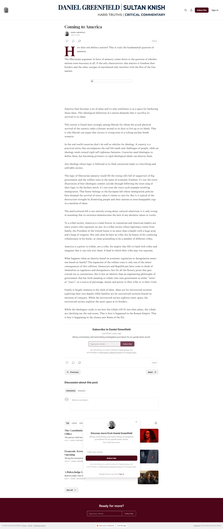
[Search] (185, 10)
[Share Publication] (191, 10)
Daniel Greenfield (78, 32)
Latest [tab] (74, 423)
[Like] (67, 41)
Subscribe (201, 10)
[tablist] (76, 390)
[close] (136, 422)
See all (70, 490)
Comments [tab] (70, 391)
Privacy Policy (131, 466)
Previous (74, 372)
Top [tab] (67, 423)
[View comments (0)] (73, 41)
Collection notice (39, 525)
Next (150, 372)
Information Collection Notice (110, 466)
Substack (197, 525)
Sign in (215, 10)
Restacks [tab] (81, 391)
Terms (30, 525)
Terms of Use (124, 464)
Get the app (121, 525)
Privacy (24, 525)
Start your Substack (106, 525)
